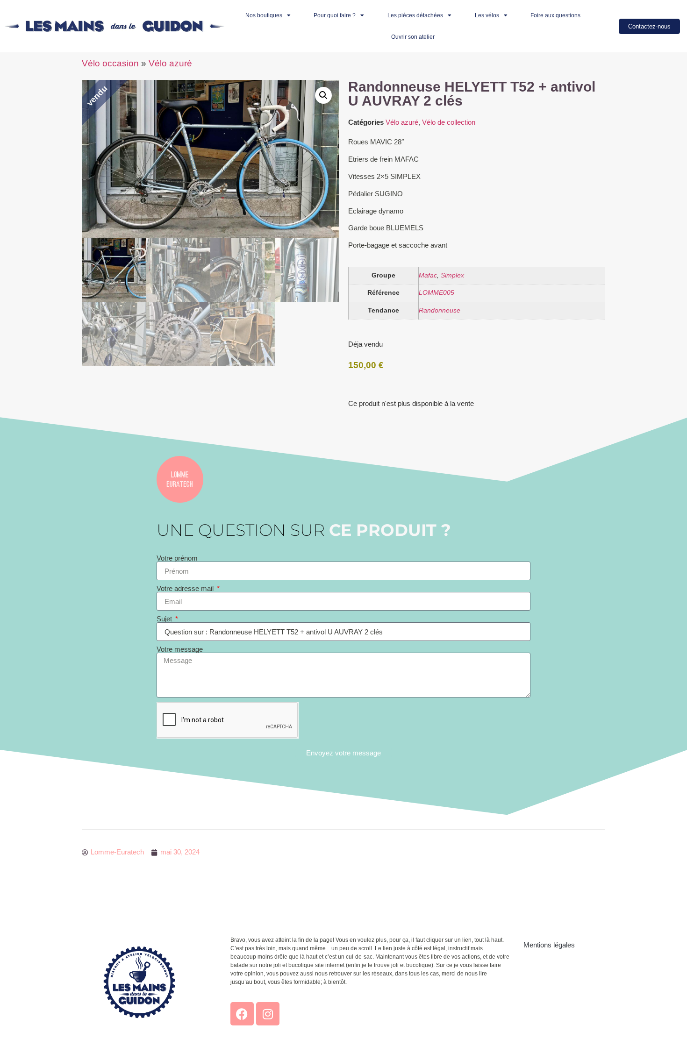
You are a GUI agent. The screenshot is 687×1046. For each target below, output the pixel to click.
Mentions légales (549, 945)
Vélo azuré (170, 63)
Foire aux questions (555, 15)
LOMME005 (436, 292)
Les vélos (487, 15)
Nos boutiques (263, 15)
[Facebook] (242, 1013)
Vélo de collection (448, 122)
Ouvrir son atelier (413, 37)
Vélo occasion (110, 63)
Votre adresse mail (186, 588)
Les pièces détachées (415, 15)
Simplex (452, 275)
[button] (323, 95)
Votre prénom (177, 558)
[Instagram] (267, 1013)
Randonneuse (439, 310)
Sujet (165, 618)
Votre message (180, 649)
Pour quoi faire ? (335, 15)
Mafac (428, 275)
